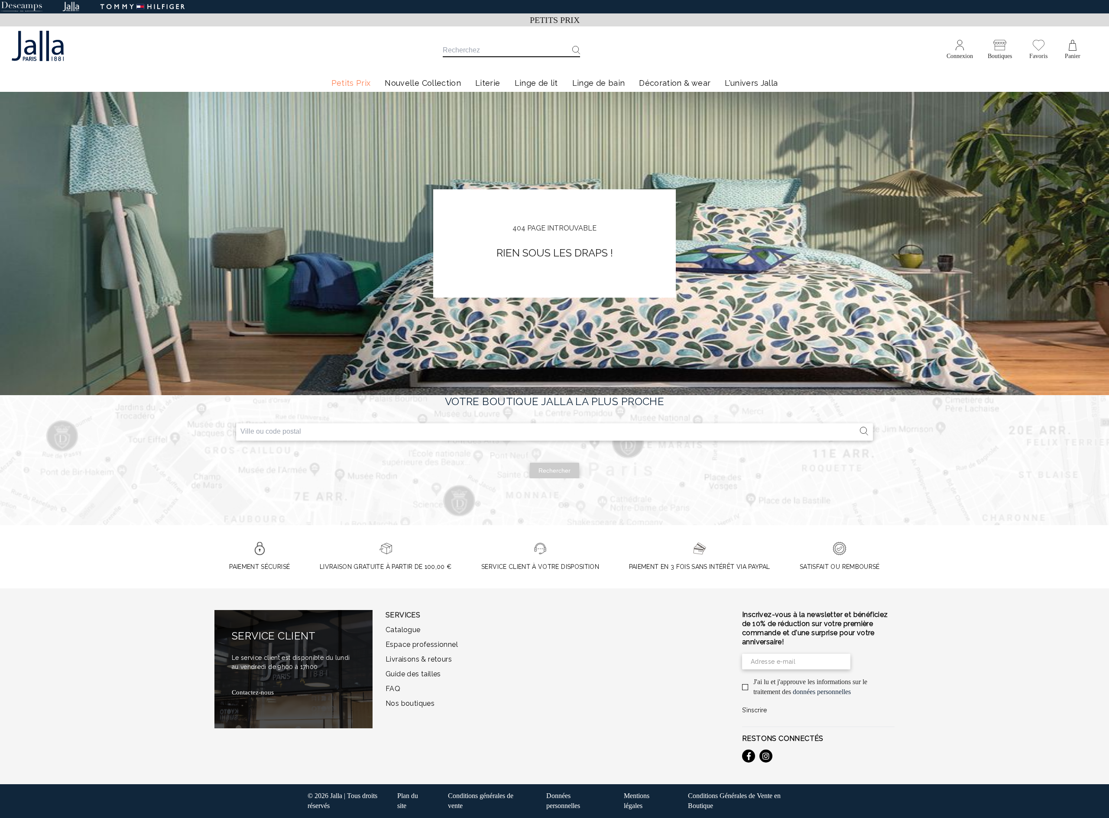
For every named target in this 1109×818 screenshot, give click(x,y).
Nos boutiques (410, 703)
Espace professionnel (422, 644)
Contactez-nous (253, 692)
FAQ (393, 689)
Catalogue (403, 630)
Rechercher (554, 470)
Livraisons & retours (419, 659)
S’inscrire (754, 710)
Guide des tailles (413, 674)
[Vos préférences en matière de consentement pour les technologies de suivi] (1094, 803)
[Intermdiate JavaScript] (748, 756)
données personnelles (822, 691)
